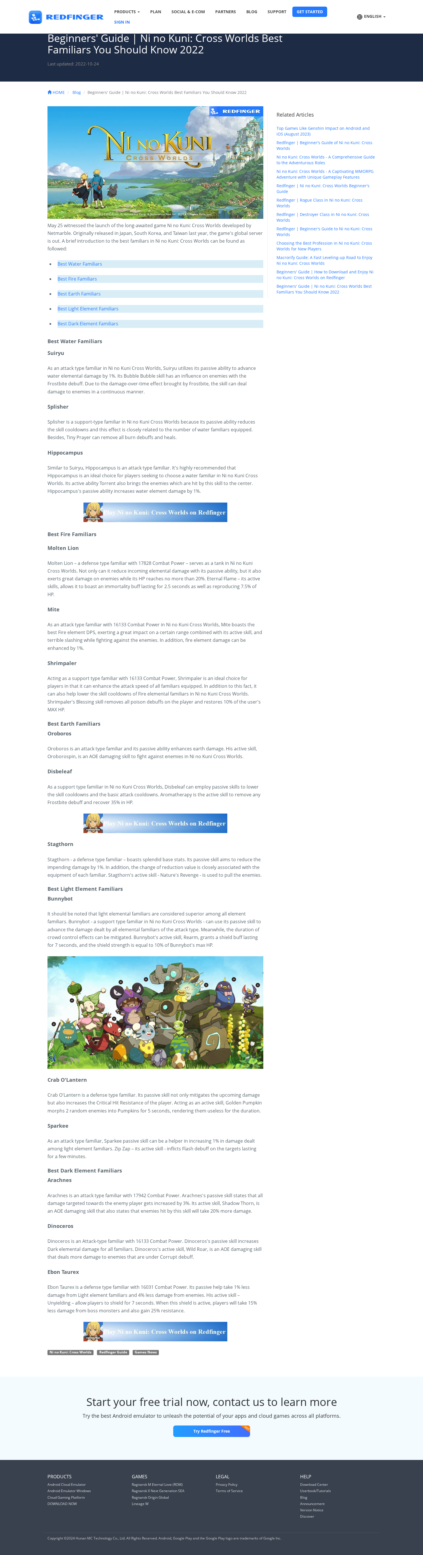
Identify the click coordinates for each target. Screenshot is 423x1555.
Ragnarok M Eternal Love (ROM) (157, 1484)
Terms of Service (229, 1490)
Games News (146, 1352)
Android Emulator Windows (69, 1490)
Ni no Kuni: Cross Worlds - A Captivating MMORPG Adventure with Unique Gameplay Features (325, 174)
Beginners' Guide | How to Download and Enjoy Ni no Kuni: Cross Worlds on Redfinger (325, 274)
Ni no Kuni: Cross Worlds (70, 1352)
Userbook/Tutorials (315, 1490)
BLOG (251, 11)
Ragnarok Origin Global (150, 1497)
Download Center (314, 1484)
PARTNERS (225, 11)
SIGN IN (122, 22)
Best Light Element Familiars (88, 309)
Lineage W (140, 1503)
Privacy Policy (226, 1484)
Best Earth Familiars (79, 294)
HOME (58, 92)
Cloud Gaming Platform (66, 1497)
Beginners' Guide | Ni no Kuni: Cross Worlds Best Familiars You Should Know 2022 (324, 289)
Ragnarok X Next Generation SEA (158, 1490)
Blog (77, 92)
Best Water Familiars (80, 264)
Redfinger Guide (113, 1352)
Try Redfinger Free (211, 1431)
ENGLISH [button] (373, 16)
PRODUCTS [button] (125, 11)
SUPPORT (277, 11)
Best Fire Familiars (77, 279)
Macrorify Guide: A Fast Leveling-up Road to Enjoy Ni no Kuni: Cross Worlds (324, 260)
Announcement (312, 1503)
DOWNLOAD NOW (62, 1503)
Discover (307, 1516)
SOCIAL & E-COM (188, 11)
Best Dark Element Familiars (88, 323)
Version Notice (311, 1510)
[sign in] (155, 512)
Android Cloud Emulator (66, 1484)
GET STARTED (310, 11)
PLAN (155, 11)
